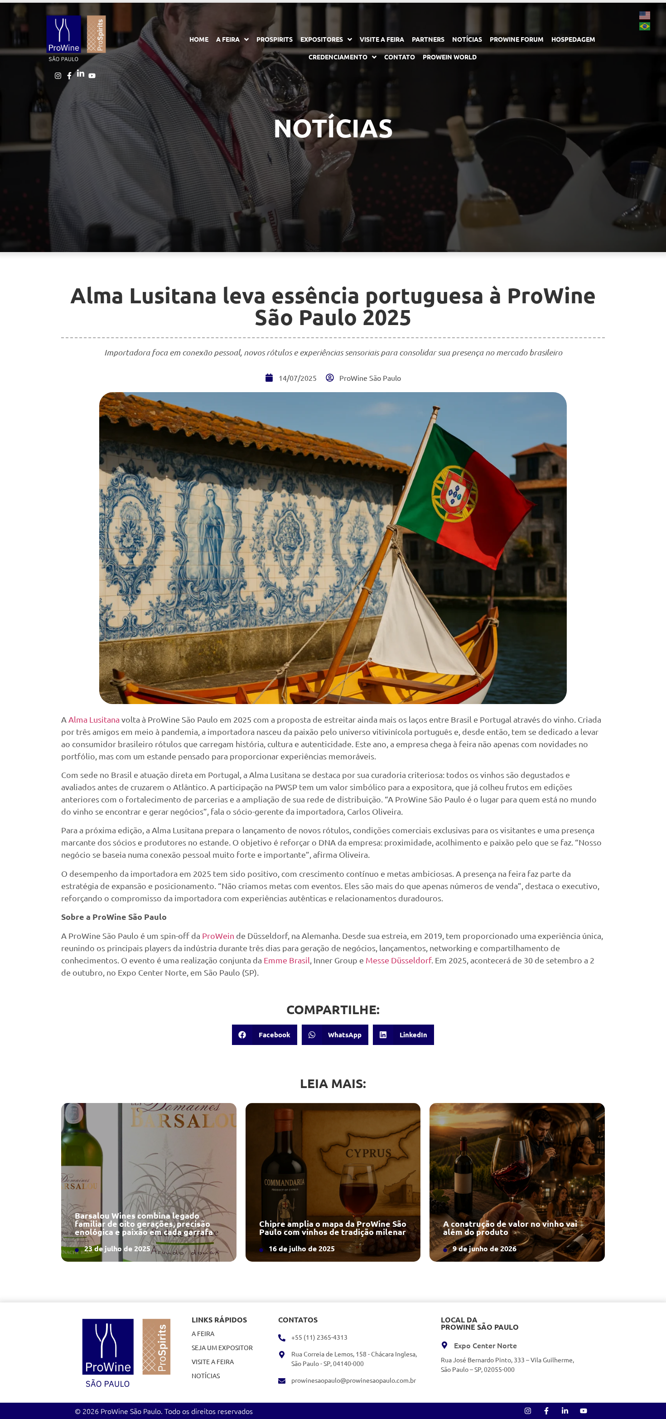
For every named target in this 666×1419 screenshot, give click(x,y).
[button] (264, 1035)
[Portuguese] (645, 25)
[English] (645, 14)
